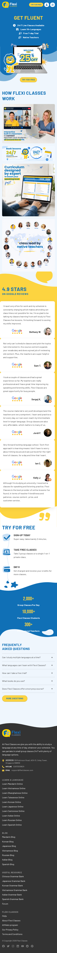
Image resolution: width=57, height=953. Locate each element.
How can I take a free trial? (14, 673)
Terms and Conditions (12, 934)
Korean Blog (8, 841)
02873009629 (18, 766)
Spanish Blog (8, 864)
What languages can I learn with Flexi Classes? (24, 665)
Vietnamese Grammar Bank (14, 890)
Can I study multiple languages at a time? (21, 657)
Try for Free (36, 5)
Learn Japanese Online (12, 806)
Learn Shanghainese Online (15, 793)
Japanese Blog (9, 846)
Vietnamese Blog (10, 850)
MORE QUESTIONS (14, 698)
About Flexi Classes (11, 920)
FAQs (4, 916)
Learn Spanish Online (12, 824)
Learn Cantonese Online (13, 811)
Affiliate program (10, 925)
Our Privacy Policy (10, 929)
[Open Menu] (52, 4)
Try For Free (28, 79)
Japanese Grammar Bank (13, 881)
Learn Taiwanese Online (13, 797)
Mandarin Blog (8, 837)
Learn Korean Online (11, 802)
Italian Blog (7, 859)
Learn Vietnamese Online (13, 788)
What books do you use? (13, 681)
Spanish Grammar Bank (12, 899)
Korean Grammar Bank (12, 885)
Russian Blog (8, 855)
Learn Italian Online (11, 815)
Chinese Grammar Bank (13, 876)
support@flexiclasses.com (22, 770)
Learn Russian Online (12, 820)
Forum (5, 903)
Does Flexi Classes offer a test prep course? (23, 688)
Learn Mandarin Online (12, 784)
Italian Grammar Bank (12, 894)
